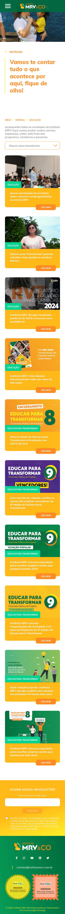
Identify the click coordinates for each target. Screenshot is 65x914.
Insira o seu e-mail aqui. (32, 795)
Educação (13, 185)
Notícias (20, 120)
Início (8, 120)
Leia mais (46, 207)
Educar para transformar (23, 428)
